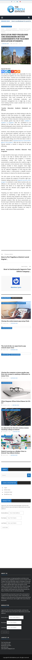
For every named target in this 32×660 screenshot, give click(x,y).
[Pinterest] (12, 71)
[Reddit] (15, 71)
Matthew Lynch (5, 43)
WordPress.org (8, 494)
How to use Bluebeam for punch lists (22, 21)
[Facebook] (2, 71)
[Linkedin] (9, 71)
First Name (3, 518)
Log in (5, 487)
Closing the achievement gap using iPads (15, 321)
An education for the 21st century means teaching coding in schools (15, 428)
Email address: (5, 513)
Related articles (6, 298)
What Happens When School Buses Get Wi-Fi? (16, 402)
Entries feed (7, 490)
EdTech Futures (5, 354)
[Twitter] (6, 71)
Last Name (3, 523)
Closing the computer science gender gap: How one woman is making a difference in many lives (15, 374)
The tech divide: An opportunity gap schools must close (13, 346)
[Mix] (18, 71)
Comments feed (8, 492)
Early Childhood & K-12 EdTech (8, 303)
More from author (17, 298)
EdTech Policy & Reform (6, 26)
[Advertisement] (16, 231)
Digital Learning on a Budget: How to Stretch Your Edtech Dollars (13, 452)
